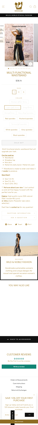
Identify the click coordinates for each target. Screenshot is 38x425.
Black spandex (19, 135)
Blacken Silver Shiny (19, 102)
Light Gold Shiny (12, 107)
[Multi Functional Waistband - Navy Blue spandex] (13, 320)
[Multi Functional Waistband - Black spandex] (8, 324)
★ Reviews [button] (12, 417)
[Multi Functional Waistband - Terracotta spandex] (8, 322)
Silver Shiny (27, 107)
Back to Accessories (20, 339)
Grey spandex (26, 130)
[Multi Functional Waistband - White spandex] (10, 322)
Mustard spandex (26, 118)
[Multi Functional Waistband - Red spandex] (3, 322)
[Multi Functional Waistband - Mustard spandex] (6, 322)
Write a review (19, 367)
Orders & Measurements (19, 380)
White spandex (11, 130)
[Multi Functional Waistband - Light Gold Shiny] (6, 320)
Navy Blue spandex (25, 113)
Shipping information (19, 213)
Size (19, 88)
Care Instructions (19, 383)
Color (19, 98)
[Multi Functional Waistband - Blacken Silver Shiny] (3, 320)
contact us (15, 207)
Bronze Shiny (9, 113)
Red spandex (10, 118)
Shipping (19, 387)
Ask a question (19, 217)
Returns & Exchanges (19, 390)
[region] (19, 421)
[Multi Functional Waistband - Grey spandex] (13, 322)
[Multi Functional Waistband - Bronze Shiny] (10, 320)
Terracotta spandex (19, 124)
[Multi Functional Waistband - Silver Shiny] (8, 320)
